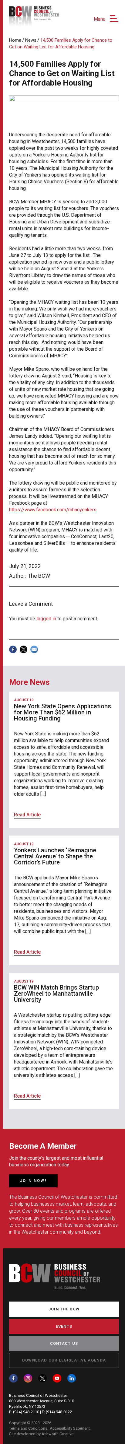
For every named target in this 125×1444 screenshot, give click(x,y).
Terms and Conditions (28, 1428)
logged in (46, 619)
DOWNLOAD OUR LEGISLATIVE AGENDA (64, 1360)
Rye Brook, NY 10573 (27, 1406)
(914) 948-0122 (59, 1412)
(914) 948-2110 (26, 1412)
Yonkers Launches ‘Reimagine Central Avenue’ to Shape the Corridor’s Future (55, 856)
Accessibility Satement (70, 1428)
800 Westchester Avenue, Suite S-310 (41, 1401)
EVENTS (64, 1326)
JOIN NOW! (33, 1180)
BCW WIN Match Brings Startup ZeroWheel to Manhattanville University (56, 993)
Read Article (27, 815)
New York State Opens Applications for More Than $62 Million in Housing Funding (62, 712)
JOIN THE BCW (64, 1309)
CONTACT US (64, 1343)
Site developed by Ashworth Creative (41, 1434)
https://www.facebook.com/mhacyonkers (52, 510)
